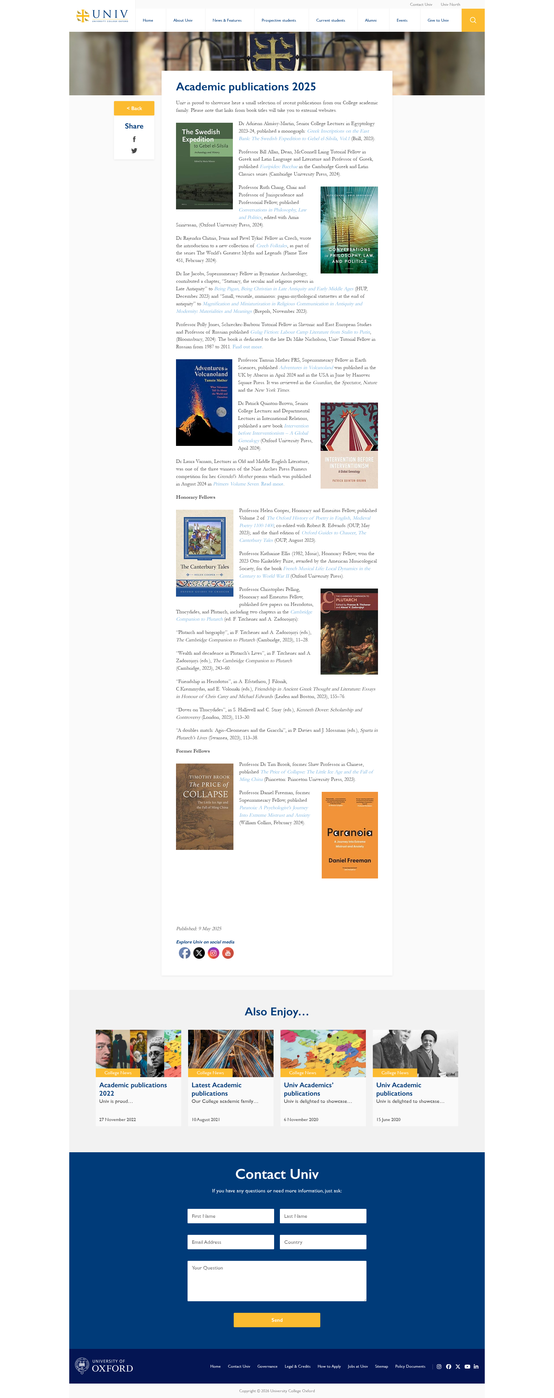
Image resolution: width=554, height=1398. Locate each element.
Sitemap (381, 1366)
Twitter (134, 151)
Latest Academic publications (217, 1089)
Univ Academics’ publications (309, 1089)
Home (148, 20)
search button (473, 20)
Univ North (450, 4)
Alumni (371, 20)
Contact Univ (421, 4)
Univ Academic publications (398, 1089)
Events (402, 20)
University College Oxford (102, 16)
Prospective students (279, 20)
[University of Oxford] (104, 1366)
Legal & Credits (297, 1366)
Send (277, 1320)
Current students (330, 20)
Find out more (247, 347)
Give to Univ (438, 20)
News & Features (227, 20)
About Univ (182, 20)
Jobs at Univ (358, 1366)
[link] (439, 1366)
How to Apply (329, 1366)
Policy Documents (410, 1366)
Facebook (134, 139)
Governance (267, 1366)
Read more (272, 484)
